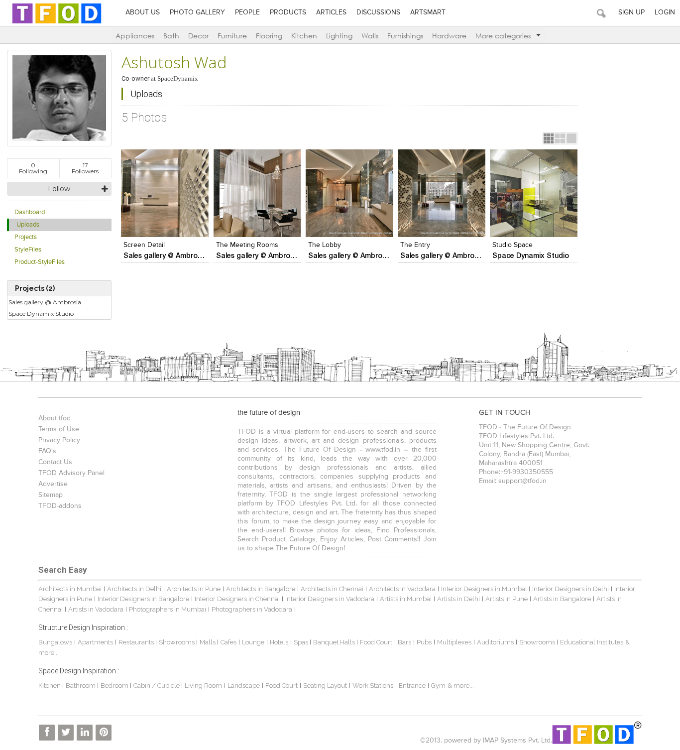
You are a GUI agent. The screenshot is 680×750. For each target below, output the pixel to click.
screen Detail (144, 245)
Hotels (279, 642)
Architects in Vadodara (402, 589)
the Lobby (324, 245)
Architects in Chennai (332, 589)
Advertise (53, 484)
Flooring (269, 35)
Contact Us (55, 462)
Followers (85, 168)
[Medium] (560, 138)
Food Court (376, 642)
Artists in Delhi (458, 599)
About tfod (54, 418)
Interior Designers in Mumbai (484, 589)
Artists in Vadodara (95, 609)
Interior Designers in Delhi (570, 589)
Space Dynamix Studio (41, 313)
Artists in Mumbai (406, 599)
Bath (171, 35)
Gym (438, 685)
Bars (404, 642)
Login (665, 12)
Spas (302, 642)
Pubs (424, 642)
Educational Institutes (591, 642)
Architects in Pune (194, 589)
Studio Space (512, 245)
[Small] (549, 138)
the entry (415, 245)
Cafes (228, 642)
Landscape (243, 685)
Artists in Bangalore (562, 599)
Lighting (339, 35)
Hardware (449, 35)
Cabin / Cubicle (157, 685)
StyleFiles (27, 250)
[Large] (571, 138)
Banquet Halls (334, 642)
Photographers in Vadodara (252, 609)
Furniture (232, 35)
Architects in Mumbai (70, 589)
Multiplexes (454, 642)
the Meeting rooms (247, 245)
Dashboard (29, 212)
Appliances (134, 35)
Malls (208, 642)
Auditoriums (495, 642)
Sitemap (50, 495)
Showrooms (177, 642)
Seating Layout (325, 685)
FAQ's (47, 451)
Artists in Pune (506, 599)
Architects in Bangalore (260, 589)
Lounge (253, 642)
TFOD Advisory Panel (71, 473)
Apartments (95, 642)
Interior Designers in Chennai (237, 599)
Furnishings (405, 35)
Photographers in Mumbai (167, 609)
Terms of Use (58, 429)
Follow (59, 188)
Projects (25, 237)
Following (33, 168)
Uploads (27, 225)
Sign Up (631, 12)
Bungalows (55, 642)
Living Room (203, 685)
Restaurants (136, 642)
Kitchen (304, 35)
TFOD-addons (60, 505)
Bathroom (81, 685)
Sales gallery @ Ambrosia (44, 302)
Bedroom (115, 685)
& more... (461, 685)
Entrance (412, 685)
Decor (198, 35)
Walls (369, 35)
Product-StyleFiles (39, 262)
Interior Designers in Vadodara (329, 599)
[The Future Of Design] (56, 23)
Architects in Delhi (134, 589)
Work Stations (372, 685)
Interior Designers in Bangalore (143, 599)
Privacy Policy (59, 440)
